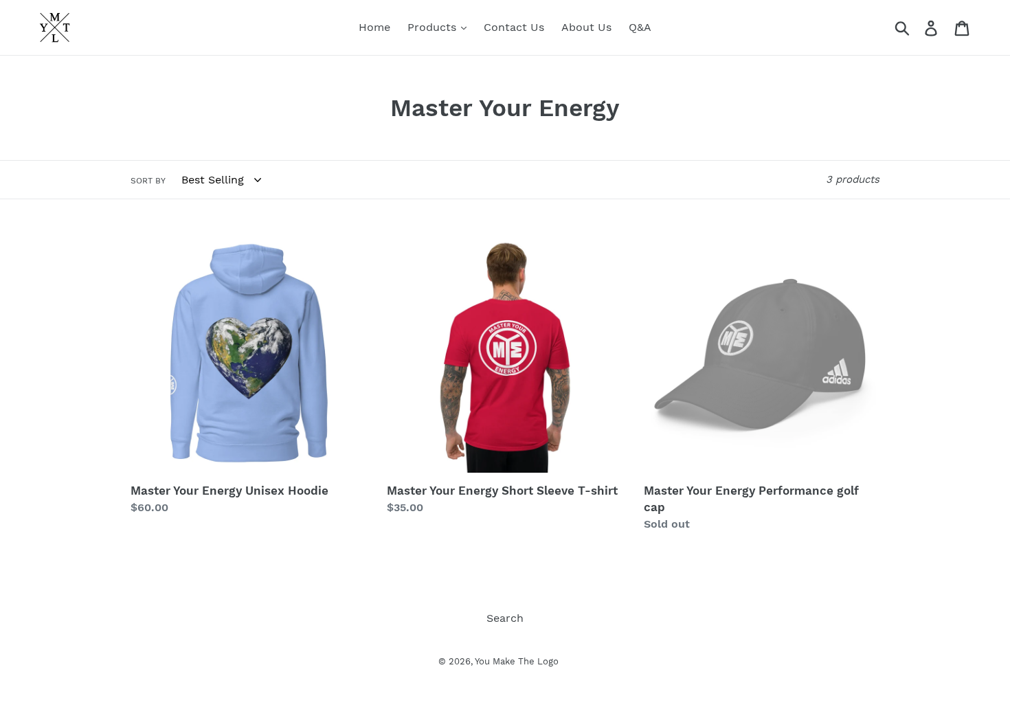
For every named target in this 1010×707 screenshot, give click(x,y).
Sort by (148, 181)
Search (505, 618)
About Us (586, 27)
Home (374, 27)
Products (433, 27)
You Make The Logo (517, 661)
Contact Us (514, 27)
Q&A (640, 27)
